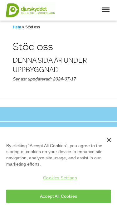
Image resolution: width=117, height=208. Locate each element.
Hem (17, 27)
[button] (105, 10)
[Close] (109, 140)
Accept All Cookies (58, 196)
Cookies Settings (60, 177)
